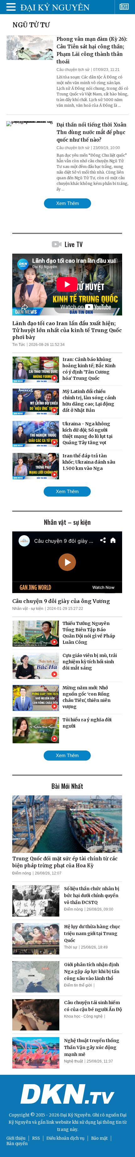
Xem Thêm (67, 203)
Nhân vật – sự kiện (67, 522)
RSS (36, 1138)
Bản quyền (17, 1143)
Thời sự (70, 947)
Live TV (74, 244)
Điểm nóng (21, 873)
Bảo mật (99, 1138)
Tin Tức (18, 344)
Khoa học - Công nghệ (83, 1016)
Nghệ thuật (73, 1061)
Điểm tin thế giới (78, 985)
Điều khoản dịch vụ (65, 1138)
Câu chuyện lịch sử (73, 69)
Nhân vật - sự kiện (27, 608)
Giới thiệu (15, 1138)
